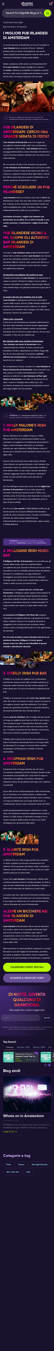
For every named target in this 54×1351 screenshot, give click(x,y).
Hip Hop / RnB (23, 1047)
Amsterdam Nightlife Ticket (32, 415)
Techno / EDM (39, 1047)
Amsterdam (22, 543)
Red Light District (35, 174)
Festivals (9, 1047)
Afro (50, 1047)
